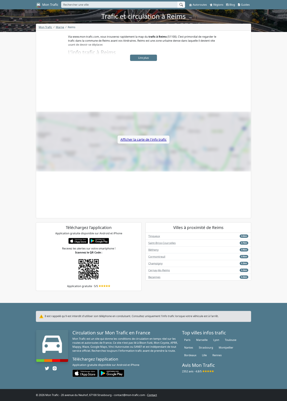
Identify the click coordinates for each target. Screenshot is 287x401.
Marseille (202, 340)
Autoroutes (199, 4)
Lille (204, 355)
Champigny (155, 263)
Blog (232, 4)
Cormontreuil (156, 256)
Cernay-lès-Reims (159, 270)
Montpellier (226, 347)
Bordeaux (190, 355)
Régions (218, 4)
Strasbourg (206, 347)
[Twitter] (47, 368)
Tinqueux (154, 236)
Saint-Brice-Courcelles (162, 243)
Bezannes (154, 277)
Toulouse (230, 340)
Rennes (217, 355)
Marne (60, 27)
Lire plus (143, 58)
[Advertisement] (143, 88)
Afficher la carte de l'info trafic (143, 139)
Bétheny (153, 250)
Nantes (188, 347)
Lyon (216, 340)
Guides (245, 4)
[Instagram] (54, 368)
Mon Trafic (45, 27)
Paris (187, 340)
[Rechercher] (181, 4)
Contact (152, 395)
